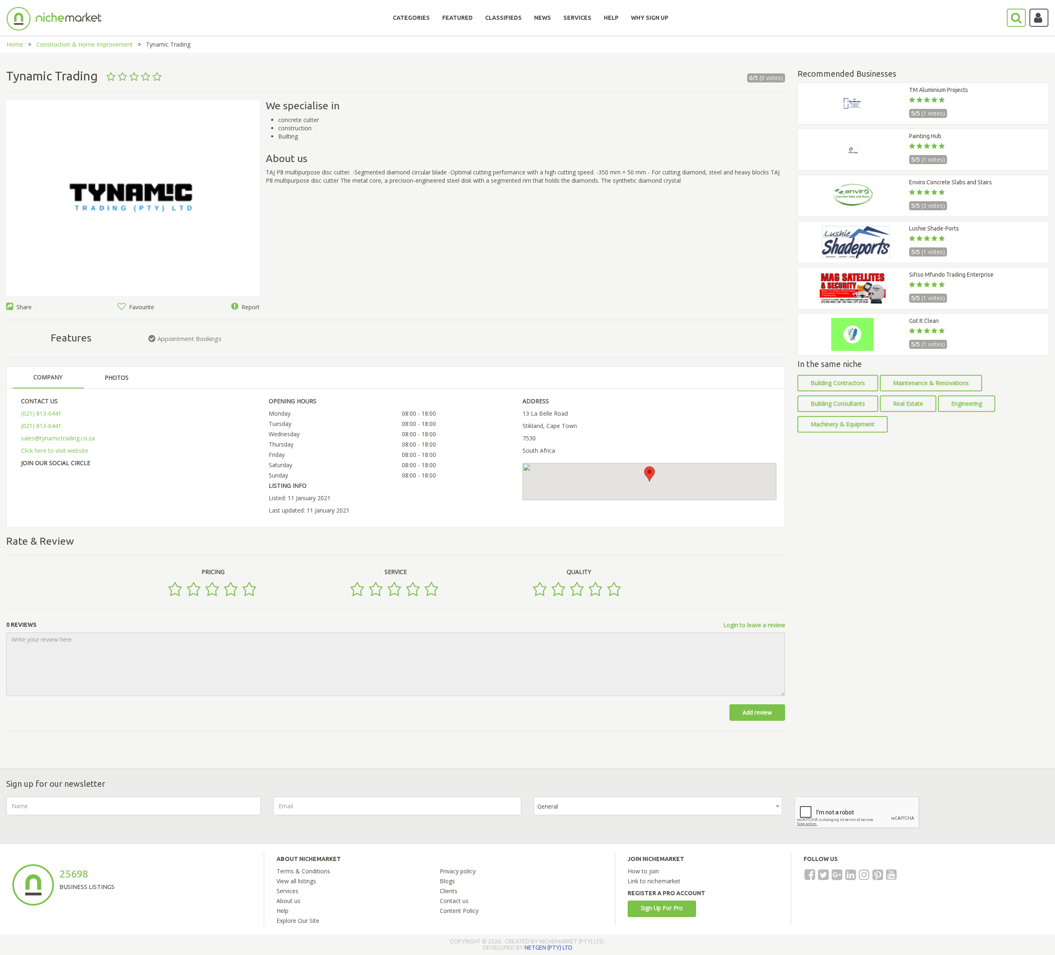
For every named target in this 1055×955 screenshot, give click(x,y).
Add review (757, 712)
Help (282, 911)
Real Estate (908, 403)
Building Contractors (838, 383)
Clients (448, 891)
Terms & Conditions (303, 871)
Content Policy (459, 911)
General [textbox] (547, 806)
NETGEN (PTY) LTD (548, 947)
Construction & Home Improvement (84, 44)
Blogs (447, 881)
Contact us (454, 901)
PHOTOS (117, 377)
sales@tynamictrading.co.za (58, 438)
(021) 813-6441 (41, 413)
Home (15, 44)
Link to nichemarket (654, 881)
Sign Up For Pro (662, 908)
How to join (643, 871)
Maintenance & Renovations (931, 383)
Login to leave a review (754, 625)
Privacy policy (458, 871)
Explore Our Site (298, 920)
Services (287, 891)
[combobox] (658, 806)
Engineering (966, 403)
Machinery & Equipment (842, 424)
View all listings (296, 881)
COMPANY (47, 377)
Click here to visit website (54, 450)
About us (288, 901)
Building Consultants (838, 403)
